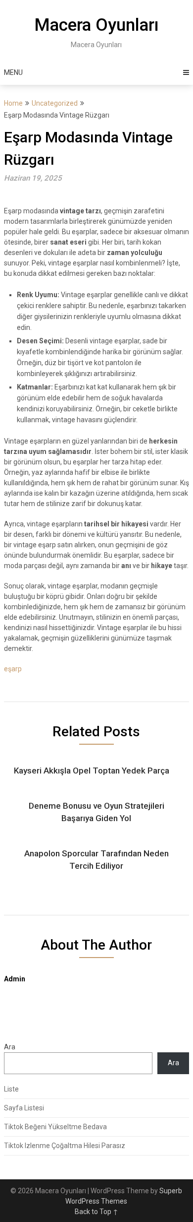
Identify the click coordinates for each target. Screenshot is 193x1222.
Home (13, 103)
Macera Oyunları (96, 25)
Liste (11, 1089)
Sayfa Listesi (24, 1108)
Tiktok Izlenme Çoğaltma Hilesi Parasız (64, 1146)
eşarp (13, 669)
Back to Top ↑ (96, 1212)
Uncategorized (55, 103)
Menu (13, 72)
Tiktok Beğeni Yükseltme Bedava (55, 1127)
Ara (9, 1047)
